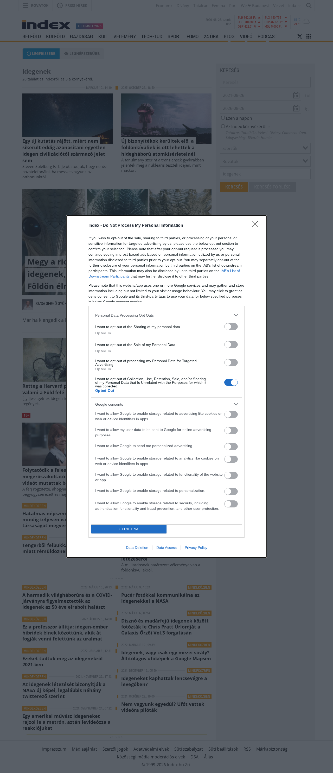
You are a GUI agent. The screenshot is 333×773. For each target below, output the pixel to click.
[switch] (231, 326)
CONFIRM (129, 529)
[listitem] (166, 315)
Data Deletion (137, 547)
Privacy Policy (196, 547)
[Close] (256, 226)
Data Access (166, 547)
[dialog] (166, 386)
